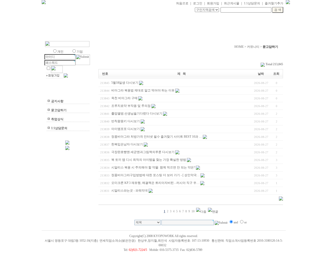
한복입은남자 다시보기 (127, 144)
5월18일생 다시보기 (124, 82)
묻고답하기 (59, 110)
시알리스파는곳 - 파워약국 (129, 190)
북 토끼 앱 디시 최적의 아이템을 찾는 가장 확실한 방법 (148, 160)
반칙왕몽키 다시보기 (125, 121)
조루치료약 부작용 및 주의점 (131, 106)
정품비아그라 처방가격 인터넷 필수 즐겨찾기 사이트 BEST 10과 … (156, 136)
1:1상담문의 (252, 3)
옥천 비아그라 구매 (124, 98)
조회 (276, 73)
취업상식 (57, 119)
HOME (239, 47)
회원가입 (213, 3)
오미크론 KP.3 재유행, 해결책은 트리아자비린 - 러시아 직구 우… (155, 183)
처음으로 (182, 3)
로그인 (197, 3)
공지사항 (57, 101)
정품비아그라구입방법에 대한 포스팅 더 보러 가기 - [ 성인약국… (155, 175)
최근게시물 (231, 3)
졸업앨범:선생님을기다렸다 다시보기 (136, 113)
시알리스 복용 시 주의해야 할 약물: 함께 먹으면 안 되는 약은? (153, 167)
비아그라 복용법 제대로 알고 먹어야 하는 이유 (143, 90)
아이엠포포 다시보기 (125, 129)
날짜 (261, 73)
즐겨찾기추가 (274, 3)
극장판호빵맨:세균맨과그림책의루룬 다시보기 (143, 152)
